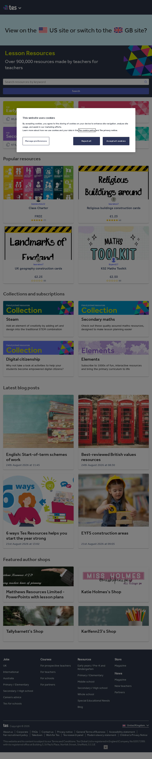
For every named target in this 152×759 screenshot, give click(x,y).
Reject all (86, 141)
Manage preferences (36, 141)
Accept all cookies (115, 141)
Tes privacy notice (108, 130)
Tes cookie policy (87, 130)
